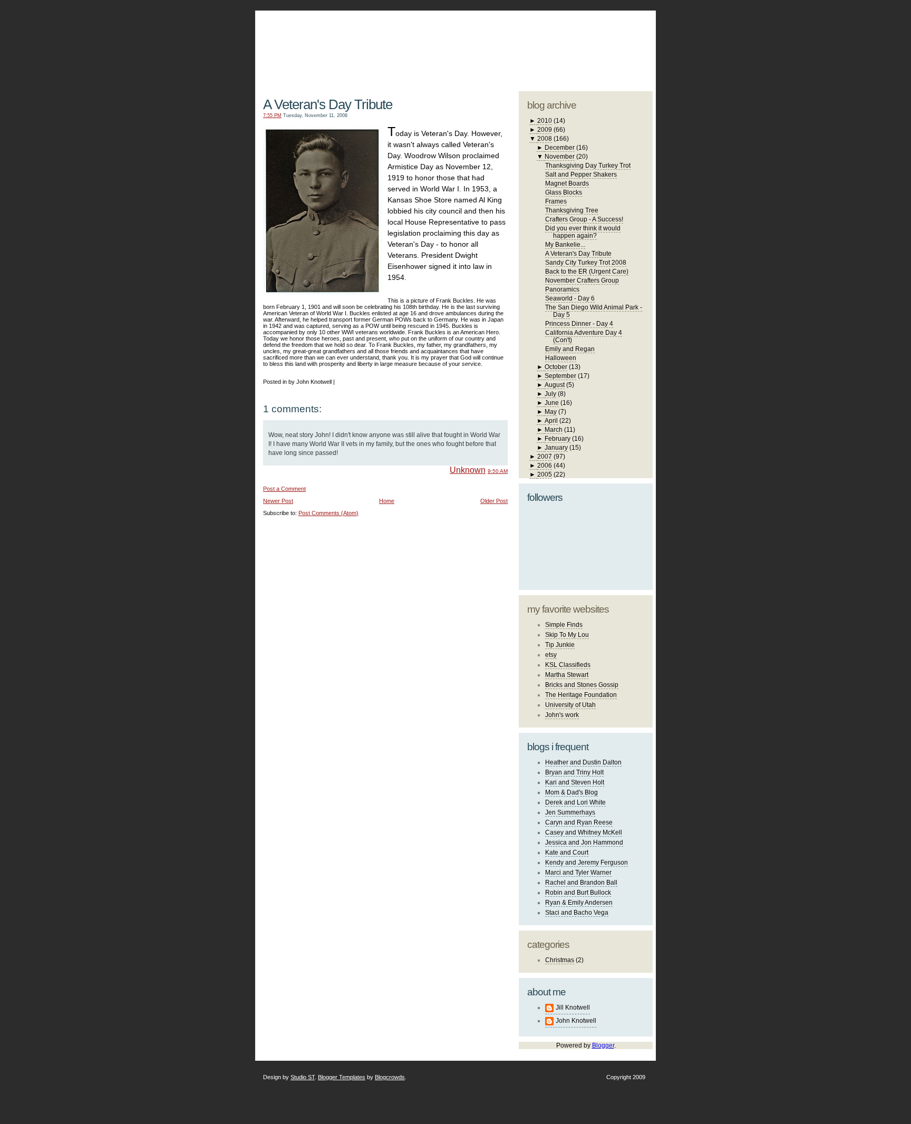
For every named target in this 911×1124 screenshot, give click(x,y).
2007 (544, 456)
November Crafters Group (582, 280)
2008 (544, 138)
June (552, 402)
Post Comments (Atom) (328, 513)
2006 (544, 465)
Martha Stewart (566, 675)
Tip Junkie (560, 644)
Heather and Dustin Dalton (583, 762)
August (555, 385)
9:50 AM (498, 471)
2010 (544, 120)
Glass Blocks (563, 192)
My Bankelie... (565, 244)
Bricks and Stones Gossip (581, 685)
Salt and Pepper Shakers (581, 174)
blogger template (613, 37)
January (556, 447)
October (556, 367)
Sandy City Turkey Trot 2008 (585, 262)
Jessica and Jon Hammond (584, 842)
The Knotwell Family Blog (383, 42)
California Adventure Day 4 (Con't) (583, 336)
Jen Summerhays (570, 812)
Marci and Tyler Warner (578, 872)
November (560, 156)
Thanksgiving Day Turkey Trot (588, 165)
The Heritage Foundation (581, 695)
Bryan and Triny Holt (574, 772)
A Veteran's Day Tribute (327, 104)
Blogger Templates (341, 1077)
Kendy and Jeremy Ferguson (586, 862)
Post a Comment (284, 489)
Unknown (468, 470)
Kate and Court (566, 852)
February (557, 438)
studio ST (570, 45)
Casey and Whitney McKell (583, 832)
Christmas (559, 960)
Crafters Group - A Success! (584, 219)
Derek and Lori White (575, 802)
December (560, 147)
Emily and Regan (570, 349)
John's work (562, 715)
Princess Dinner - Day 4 (579, 323)
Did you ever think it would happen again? (583, 232)
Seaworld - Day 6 (570, 298)
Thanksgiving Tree (571, 210)
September (560, 376)
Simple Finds (564, 624)
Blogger (603, 1045)
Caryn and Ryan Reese (579, 822)
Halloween (560, 358)
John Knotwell (576, 1020)
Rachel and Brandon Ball (581, 882)
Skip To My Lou (567, 634)
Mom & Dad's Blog (571, 792)
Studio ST (302, 1077)
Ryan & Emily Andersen (579, 902)
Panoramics (562, 289)
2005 (544, 474)
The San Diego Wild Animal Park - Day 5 (593, 311)
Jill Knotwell (573, 1007)
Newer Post (278, 501)
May (551, 411)
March (554, 429)
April (551, 420)
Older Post (494, 501)
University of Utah (570, 705)
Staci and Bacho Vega (576, 912)
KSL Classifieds (567, 664)
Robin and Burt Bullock (578, 892)
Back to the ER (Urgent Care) (586, 271)
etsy (551, 654)
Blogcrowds (390, 1077)
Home (386, 501)
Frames (556, 201)
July (550, 394)
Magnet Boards (567, 183)
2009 (544, 129)
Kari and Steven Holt (574, 782)
